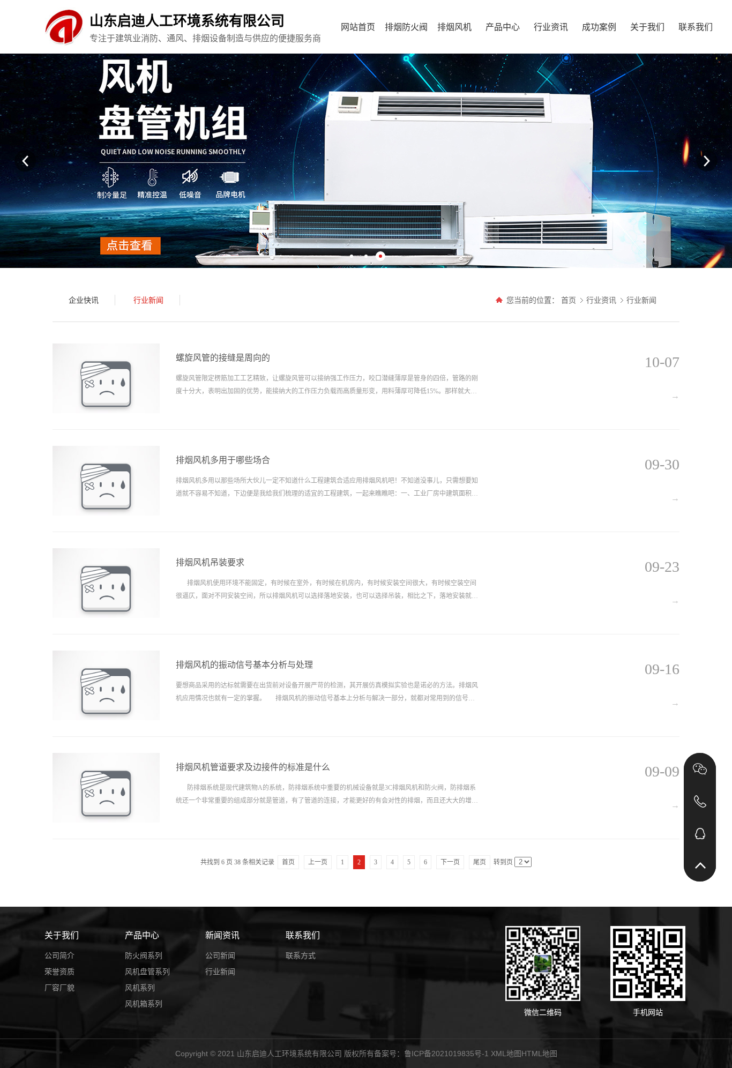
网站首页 (358, 27)
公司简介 (59, 955)
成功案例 (599, 27)
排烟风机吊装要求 (210, 562)
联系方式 (301, 955)
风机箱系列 (143, 1003)
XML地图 (506, 1053)
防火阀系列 (143, 955)
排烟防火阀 (406, 27)
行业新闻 (641, 300)
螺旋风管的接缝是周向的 (223, 357)
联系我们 (695, 27)
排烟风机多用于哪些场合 (223, 460)
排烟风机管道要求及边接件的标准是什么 (253, 767)
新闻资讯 (222, 935)
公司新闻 (220, 955)
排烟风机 (454, 27)
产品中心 (502, 27)
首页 (568, 300)
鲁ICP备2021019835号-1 (446, 1053)
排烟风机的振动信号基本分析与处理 (244, 664)
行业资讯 (551, 27)
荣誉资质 (59, 971)
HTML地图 (539, 1053)
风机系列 (140, 987)
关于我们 (647, 27)
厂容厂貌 (59, 987)
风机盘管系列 (147, 971)
